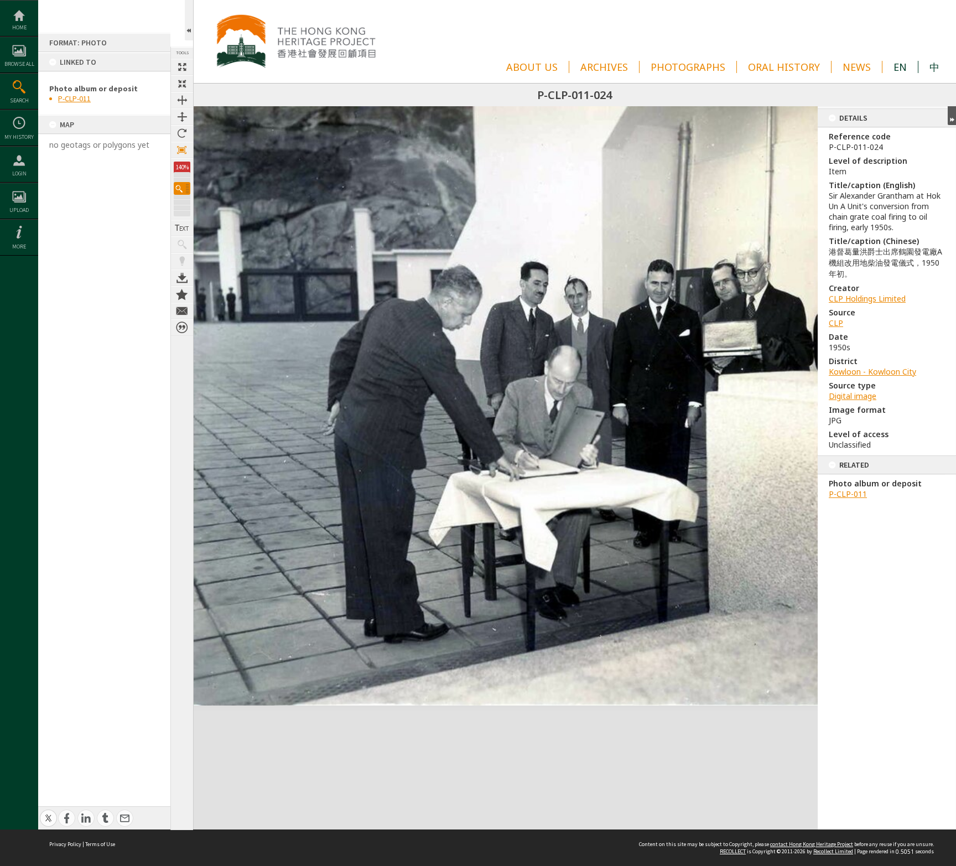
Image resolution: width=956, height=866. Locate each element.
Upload (19, 210)
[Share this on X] (48, 812)
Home (19, 27)
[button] (182, 188)
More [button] (19, 246)
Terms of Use (100, 844)
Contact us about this (182, 311)
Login (19, 173)
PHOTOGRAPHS (688, 67)
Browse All (19, 64)
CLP (836, 323)
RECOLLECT (733, 851)
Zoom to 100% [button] (182, 150)
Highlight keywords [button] (182, 261)
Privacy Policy (65, 844)
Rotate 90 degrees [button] (182, 133)
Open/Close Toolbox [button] (189, 20)
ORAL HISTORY (784, 67)
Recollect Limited (833, 851)
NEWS (857, 67)
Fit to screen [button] (182, 83)
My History (19, 137)
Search (19, 100)
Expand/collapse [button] (952, 115)
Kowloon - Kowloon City (872, 371)
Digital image (852, 396)
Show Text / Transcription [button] (182, 228)
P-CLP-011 (74, 98)
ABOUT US (532, 67)
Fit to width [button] (182, 100)
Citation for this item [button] (182, 327)
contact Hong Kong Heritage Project (811, 844)
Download (182, 277)
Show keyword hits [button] (182, 244)
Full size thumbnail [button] (182, 67)
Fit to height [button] (182, 116)
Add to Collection (182, 294)
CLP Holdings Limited (867, 298)
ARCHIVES (604, 67)
